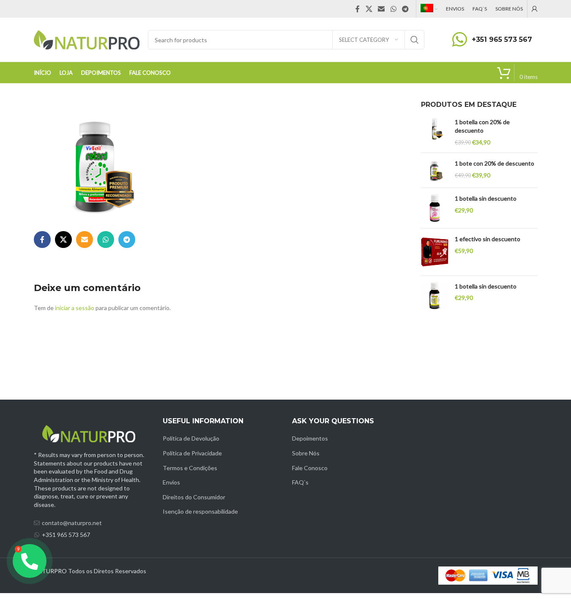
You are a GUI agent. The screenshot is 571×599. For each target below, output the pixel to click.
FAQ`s (300, 482)
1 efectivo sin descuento (487, 238)
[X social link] (369, 9)
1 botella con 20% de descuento (482, 126)
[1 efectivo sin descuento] (434, 252)
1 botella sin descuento (485, 198)
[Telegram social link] (405, 9)
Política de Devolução (191, 438)
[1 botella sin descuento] (434, 208)
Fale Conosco (310, 467)
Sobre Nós (306, 453)
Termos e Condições (190, 467)
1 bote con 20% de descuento (494, 163)
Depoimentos (310, 438)
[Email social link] (381, 9)
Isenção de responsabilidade (200, 511)
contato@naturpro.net (72, 522)
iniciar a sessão (74, 307)
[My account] (534, 8)
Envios (171, 482)
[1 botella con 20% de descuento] (434, 132)
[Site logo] (86, 39)
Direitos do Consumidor (194, 497)
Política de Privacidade (192, 453)
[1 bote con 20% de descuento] (434, 170)
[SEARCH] (414, 39)
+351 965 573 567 (502, 39)
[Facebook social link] (357, 9)
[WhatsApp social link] (393, 9)
